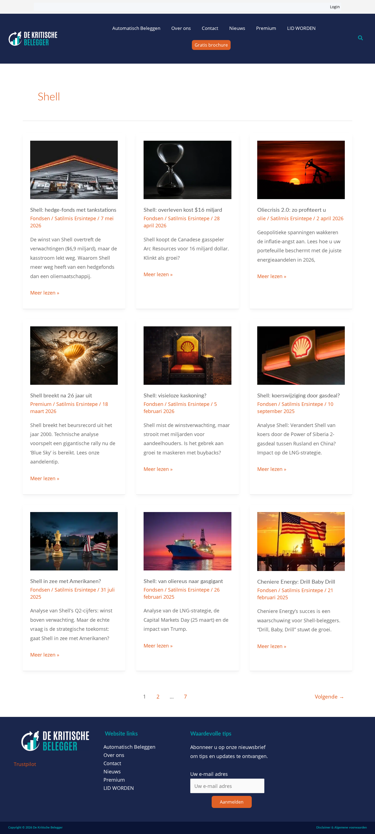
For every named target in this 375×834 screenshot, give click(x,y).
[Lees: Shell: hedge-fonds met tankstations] (74, 169)
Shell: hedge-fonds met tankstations (73, 210)
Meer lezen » (44, 292)
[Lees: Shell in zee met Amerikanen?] (74, 540)
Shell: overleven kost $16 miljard (183, 210)
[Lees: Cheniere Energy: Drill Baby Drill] (301, 541)
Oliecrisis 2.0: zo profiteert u (291, 210)
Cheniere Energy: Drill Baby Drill (296, 582)
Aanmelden (232, 802)
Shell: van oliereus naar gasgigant (183, 581)
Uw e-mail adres (209, 774)
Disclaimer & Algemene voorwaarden (341, 827)
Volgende (329, 696)
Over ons (181, 28)
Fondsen (40, 218)
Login (335, 6)
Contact (210, 28)
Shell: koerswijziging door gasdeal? (298, 395)
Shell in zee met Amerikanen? (65, 581)
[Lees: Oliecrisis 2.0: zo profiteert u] (301, 169)
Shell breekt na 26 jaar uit (61, 395)
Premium (266, 28)
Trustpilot (25, 764)
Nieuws (237, 28)
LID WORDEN (301, 28)
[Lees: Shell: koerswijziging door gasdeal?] (301, 355)
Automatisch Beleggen (136, 28)
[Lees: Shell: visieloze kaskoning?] (187, 355)
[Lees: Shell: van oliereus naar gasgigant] (187, 540)
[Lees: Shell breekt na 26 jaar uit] (74, 355)
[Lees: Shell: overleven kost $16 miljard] (187, 169)
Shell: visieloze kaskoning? (175, 395)
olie (261, 218)
